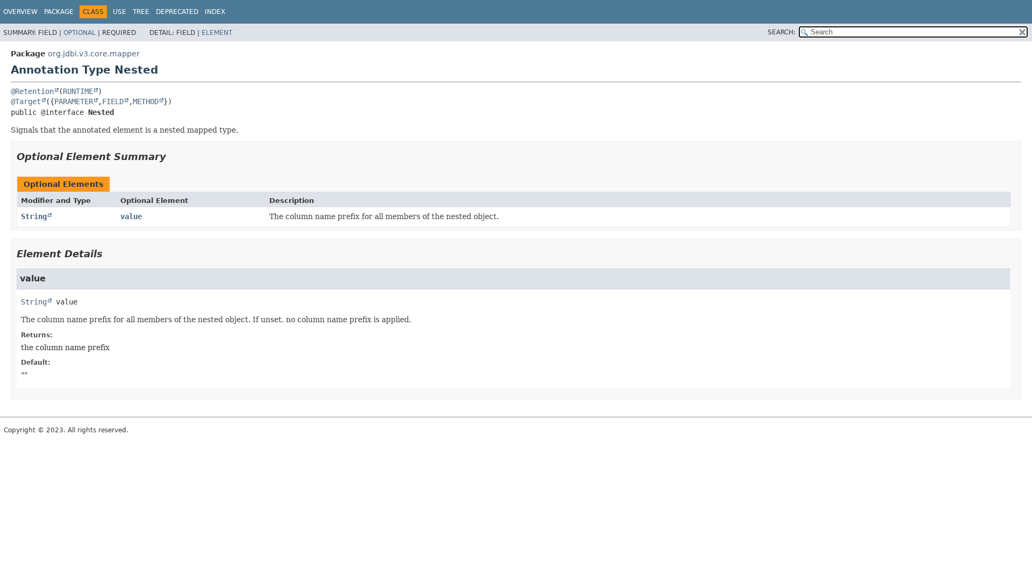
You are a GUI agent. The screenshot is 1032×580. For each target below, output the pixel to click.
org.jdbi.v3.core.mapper (94, 53)
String (34, 216)
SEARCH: (782, 32)
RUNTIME (78, 91)
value (131, 216)
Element (217, 33)
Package (59, 12)
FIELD (113, 101)
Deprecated (177, 12)
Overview (20, 12)
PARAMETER (73, 101)
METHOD (146, 101)
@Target (26, 101)
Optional (79, 33)
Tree (141, 12)
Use (119, 12)
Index (215, 12)
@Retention (32, 91)
